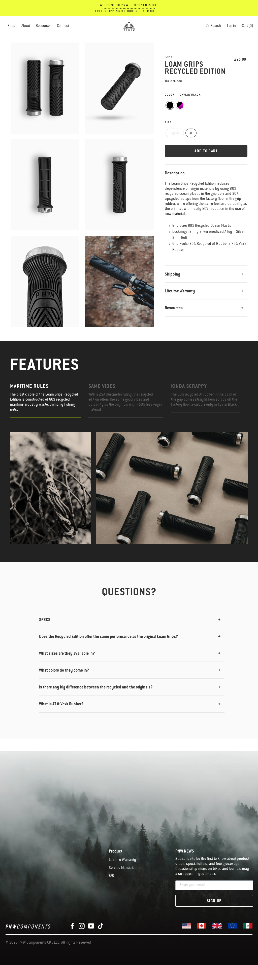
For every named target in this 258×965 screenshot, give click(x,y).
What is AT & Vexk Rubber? (61, 704)
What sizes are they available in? (67, 653)
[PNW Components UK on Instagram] (82, 926)
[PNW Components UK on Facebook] (72, 926)
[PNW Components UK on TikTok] (101, 926)
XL (191, 133)
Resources (43, 26)
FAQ (111, 876)
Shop (11, 26)
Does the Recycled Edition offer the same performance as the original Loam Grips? (108, 637)
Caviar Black (170, 105)
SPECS (44, 620)
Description (175, 173)
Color (183, 95)
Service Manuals (122, 868)
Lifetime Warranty (180, 291)
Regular (175, 133)
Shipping (172, 274)
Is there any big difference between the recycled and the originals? (96, 687)
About (25, 26)
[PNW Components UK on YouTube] (91, 926)
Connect (63, 26)
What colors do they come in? (64, 670)
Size (168, 122)
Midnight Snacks (180, 105)
